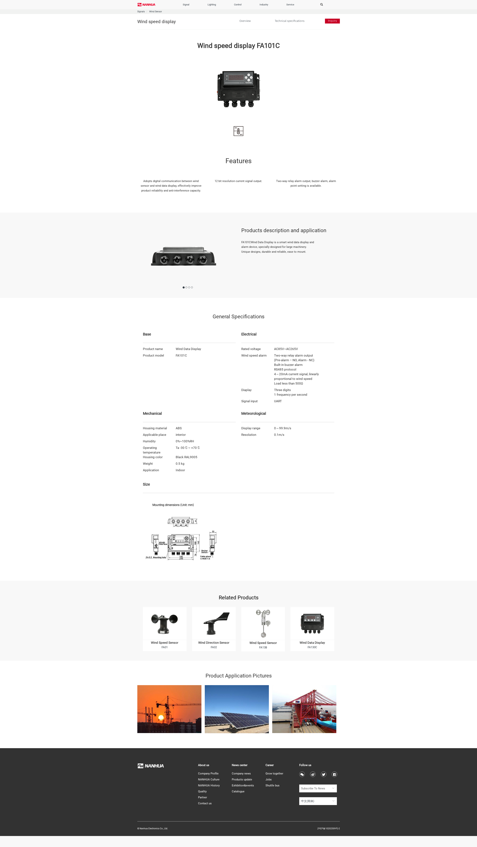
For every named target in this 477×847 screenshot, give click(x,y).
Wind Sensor (155, 11)
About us (203, 765)
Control (237, 4)
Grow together (274, 773)
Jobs (269, 779)
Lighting (212, 4)
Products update (242, 779)
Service (290, 4)
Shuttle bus (272, 785)
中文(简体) (307, 801)
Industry (264, 4)
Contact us (205, 803)
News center (239, 765)
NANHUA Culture (208, 779)
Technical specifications (289, 21)
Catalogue (238, 791)
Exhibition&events (243, 785)
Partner (202, 797)
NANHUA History (209, 785)
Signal (186, 4)
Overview (239, 21)
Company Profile (208, 773)
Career (270, 765)
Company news (241, 773)
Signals (141, 11)
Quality (202, 791)
